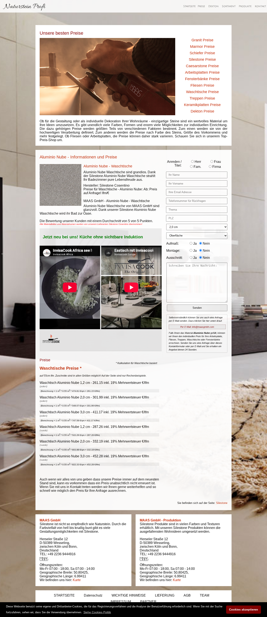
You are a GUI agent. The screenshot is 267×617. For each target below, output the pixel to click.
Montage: (173, 250)
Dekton (213, 6)
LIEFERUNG (164, 595)
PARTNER (148, 601)
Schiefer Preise (202, 53)
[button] (97, 612)
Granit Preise (202, 40)
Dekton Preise (202, 111)
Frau (217, 161)
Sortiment (229, 6)
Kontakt (260, 6)
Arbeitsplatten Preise (202, 72)
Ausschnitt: (174, 257)
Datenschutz (93, 595)
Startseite (189, 6)
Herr (197, 161)
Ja (194, 243)
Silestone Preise (202, 59)
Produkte (245, 6)
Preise (201, 6)
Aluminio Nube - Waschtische (107, 166)
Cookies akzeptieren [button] (243, 609)
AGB (187, 595)
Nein (206, 243)
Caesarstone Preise (202, 66)
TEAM (204, 595)
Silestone (221, 502)
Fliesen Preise (202, 85)
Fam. (197, 166)
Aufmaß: (172, 243)
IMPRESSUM (121, 601)
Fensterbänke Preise (202, 79)
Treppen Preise (202, 98)
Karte (77, 580)
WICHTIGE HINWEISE (129, 595)
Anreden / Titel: (174, 163)
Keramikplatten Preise (202, 105)
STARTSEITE (64, 595)
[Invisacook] (51, 347)
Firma (216, 166)
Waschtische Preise (202, 92)
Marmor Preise (202, 46)
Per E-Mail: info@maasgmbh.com (197, 327)
